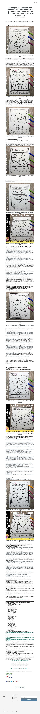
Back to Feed (21, 687)
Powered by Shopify (15, 711)
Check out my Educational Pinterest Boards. (20, 668)
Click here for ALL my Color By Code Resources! (20, 660)
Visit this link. (20, 662)
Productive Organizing (8, 711)
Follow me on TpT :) (9, 673)
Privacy (4, 697)
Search (4, 696)
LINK (10, 671)
